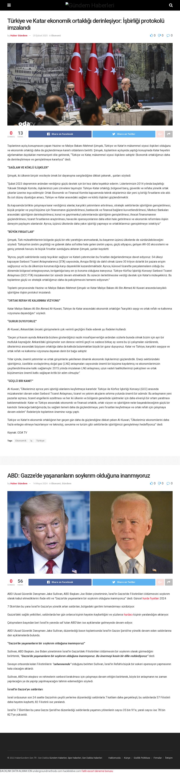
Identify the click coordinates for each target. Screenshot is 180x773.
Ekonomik (20, 441)
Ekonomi (56, 35)
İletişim (169, 758)
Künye (127, 758)
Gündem (66, 483)
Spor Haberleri (74, 758)
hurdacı (128, 614)
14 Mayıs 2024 (40, 483)
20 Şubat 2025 (40, 35)
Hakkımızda (114, 758)
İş (31, 441)
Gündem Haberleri (58, 758)
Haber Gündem (18, 35)
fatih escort (88, 771)
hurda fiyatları (151, 598)
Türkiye (40, 441)
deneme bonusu (104, 771)
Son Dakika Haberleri (92, 758)
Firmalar (158, 758)
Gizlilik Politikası (142, 758)
